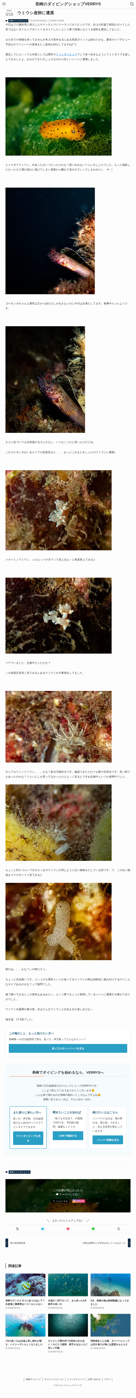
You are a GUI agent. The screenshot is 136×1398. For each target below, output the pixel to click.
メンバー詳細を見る (108, 1139)
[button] (17, 1229)
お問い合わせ (94, 1379)
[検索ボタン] (132, 4)
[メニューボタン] (4, 4)
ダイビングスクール (54, 1379)
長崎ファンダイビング (18, 21)
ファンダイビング (66, 54)
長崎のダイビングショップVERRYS (68, 4)
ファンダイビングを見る (28, 1138)
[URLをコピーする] (119, 1229)
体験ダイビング (33, 1379)
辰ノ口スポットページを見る (68, 1048)
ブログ (107, 1379)
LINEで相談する (68, 1135)
